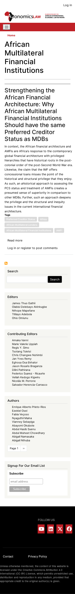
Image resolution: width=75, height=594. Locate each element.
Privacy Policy (37, 556)
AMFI (59, 230)
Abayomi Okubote (23, 425)
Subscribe (16, 473)
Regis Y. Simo (20, 347)
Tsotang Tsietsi (21, 351)
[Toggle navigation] (6, 27)
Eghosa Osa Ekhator (25, 362)
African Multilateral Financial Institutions (28, 230)
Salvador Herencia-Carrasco (29, 384)
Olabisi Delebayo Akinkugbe (29, 306)
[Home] (36, 16)
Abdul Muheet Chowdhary (28, 433)
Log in (67, 5)
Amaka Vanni (20, 340)
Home (11, 35)
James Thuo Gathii (23, 303)
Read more (14, 240)
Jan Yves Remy (21, 358)
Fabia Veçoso (20, 414)
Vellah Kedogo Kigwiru (26, 377)
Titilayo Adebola (22, 314)
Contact (8, 556)
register (26, 248)
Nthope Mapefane (23, 310)
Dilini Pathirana (21, 370)
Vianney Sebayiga (23, 421)
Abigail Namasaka (23, 436)
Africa (43, 219)
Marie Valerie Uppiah (25, 344)
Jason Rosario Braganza (27, 366)
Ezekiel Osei (19, 410)
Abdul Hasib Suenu (23, 429)
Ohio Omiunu (20, 318)
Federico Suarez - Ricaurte (28, 373)
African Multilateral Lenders (21, 224)
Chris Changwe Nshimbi (27, 355)
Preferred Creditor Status (20, 219)
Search (55, 279)
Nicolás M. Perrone (24, 381)
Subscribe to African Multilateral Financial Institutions (6, 263)
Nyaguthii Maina (22, 418)
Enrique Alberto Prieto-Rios (29, 407)
